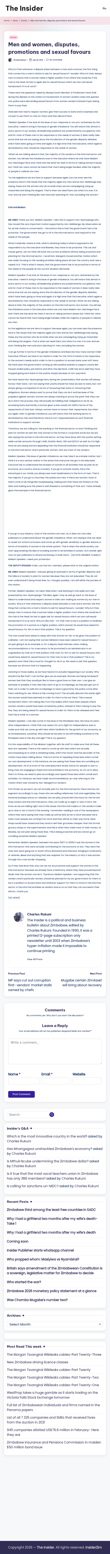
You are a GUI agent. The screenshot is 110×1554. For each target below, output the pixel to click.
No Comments (56, 60)
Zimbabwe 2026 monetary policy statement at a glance (51, 1291)
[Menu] (104, 8)
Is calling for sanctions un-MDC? (32, 1186)
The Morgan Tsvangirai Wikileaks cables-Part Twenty (49, 1370)
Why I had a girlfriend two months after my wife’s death (51, 1232)
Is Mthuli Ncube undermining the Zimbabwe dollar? (48, 1161)
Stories (13, 37)
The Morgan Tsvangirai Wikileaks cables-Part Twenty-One (53, 1385)
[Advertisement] (28, 511)
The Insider (24, 8)
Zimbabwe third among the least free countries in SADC (51, 1210)
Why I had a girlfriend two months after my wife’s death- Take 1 (52, 1221)
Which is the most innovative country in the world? (47, 1136)
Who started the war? (24, 1282)
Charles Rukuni (39, 914)
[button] (35, 959)
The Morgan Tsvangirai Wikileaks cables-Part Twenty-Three (54, 1354)
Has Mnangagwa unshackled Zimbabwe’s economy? (49, 1149)
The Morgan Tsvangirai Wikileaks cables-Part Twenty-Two (53, 1377)
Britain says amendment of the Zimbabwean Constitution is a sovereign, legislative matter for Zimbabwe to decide (54, 1270)
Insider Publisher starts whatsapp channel (40, 1250)
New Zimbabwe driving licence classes (37, 1362)
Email (47, 1074)
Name (14, 1074)
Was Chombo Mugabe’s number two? (37, 1300)
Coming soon (17, 1241)
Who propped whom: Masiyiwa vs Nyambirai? (43, 1259)
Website (79, 1074)
